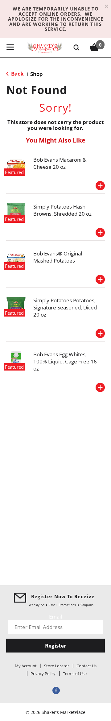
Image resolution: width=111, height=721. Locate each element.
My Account (26, 666)
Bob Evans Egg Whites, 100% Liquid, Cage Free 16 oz (65, 361)
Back (17, 73)
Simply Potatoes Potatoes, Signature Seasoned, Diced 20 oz (65, 307)
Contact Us (86, 666)
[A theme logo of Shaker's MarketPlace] (45, 47)
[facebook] (55, 690)
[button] (100, 185)
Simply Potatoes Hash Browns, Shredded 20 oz (62, 210)
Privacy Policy (43, 673)
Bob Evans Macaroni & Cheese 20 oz (59, 163)
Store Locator (56, 666)
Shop (36, 73)
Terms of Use (75, 673)
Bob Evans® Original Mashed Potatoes (57, 257)
